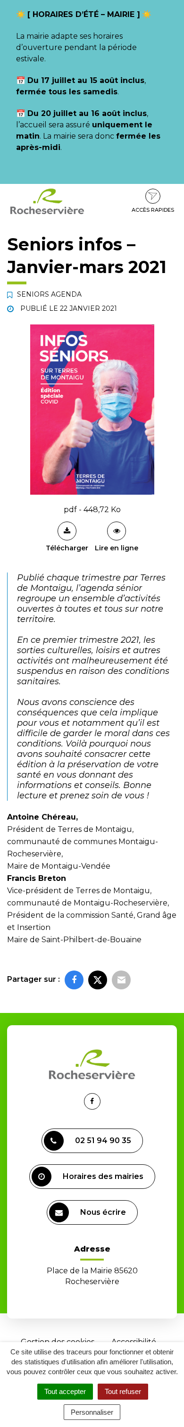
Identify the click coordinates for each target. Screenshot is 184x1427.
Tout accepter (65, 1391)
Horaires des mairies (103, 1176)
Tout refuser (123, 1391)
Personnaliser (92, 1412)
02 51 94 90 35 (103, 1140)
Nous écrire (103, 1212)
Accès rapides (153, 210)
